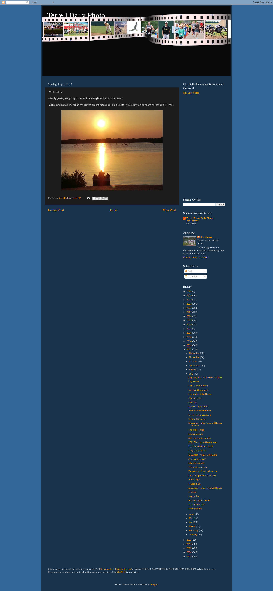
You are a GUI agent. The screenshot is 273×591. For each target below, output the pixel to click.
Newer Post (56, 210)
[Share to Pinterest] (106, 198)
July (191, 374)
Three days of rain (197, 467)
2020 (189, 316)
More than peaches (198, 406)
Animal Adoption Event (199, 410)
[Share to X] (100, 198)
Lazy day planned (197, 450)
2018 (189, 324)
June (192, 514)
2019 (189, 320)
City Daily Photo (191, 93)
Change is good (196, 463)
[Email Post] (88, 198)
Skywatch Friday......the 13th (202, 455)
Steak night (194, 479)
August (193, 369)
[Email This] (94, 198)
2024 (189, 300)
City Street (193, 381)
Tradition (192, 492)
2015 (189, 337)
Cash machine (195, 434)
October (193, 361)
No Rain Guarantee (198, 390)
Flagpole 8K (194, 484)
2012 (189, 349)
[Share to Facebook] (103, 198)
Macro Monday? (196, 504)
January (193, 534)
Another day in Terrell (199, 500)
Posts (190, 271)
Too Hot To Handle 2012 (200, 446)
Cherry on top (195, 398)
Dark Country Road (198, 386)
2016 (189, 333)
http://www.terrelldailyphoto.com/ (115, 569)
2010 (189, 544)
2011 (189, 540)
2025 (189, 295)
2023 (189, 304)
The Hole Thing (196, 430)
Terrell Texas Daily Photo (199, 218)
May (191, 518)
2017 (189, 329)
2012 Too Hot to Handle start (202, 442)
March (192, 526)
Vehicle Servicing (196, 419)
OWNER (121, 572)
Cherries (192, 402)
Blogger (154, 584)
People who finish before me (202, 471)
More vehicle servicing (199, 415)
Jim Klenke (206, 237)
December (194, 353)
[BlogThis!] (97, 198)
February (194, 530)
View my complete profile (195, 257)
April (191, 522)
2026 (189, 291)
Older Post (169, 210)
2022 (189, 308)
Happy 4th (193, 496)
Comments (192, 276)
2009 (189, 548)
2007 (189, 556)
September (195, 365)
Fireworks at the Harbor (200, 394)
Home (113, 210)
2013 (189, 345)
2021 (189, 312)
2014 (189, 341)
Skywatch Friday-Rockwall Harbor (205, 488)
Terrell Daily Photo (76, 15)
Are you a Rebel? (197, 459)
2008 (189, 552)
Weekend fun (195, 509)
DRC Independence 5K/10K (202, 475)
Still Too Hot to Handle (199, 438)
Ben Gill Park (192, 221)
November (194, 357)
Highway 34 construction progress (205, 377)
